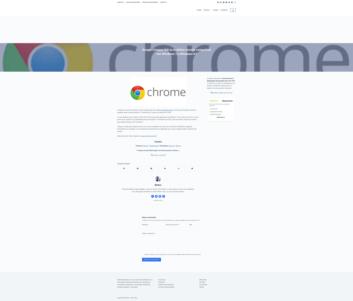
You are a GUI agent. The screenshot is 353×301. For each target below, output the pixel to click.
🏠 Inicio (199, 10)
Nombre (145, 224)
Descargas (153, 146)
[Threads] (223, 2)
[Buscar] (235, 2)
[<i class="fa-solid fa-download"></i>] (233, 10)
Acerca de (120, 2)
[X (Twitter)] (226, 2)
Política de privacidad (133, 2)
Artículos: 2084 (158, 200)
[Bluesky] (229, 2)
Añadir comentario (148, 233)
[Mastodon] (221, 2)
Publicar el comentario (151, 259)
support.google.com (148, 136)
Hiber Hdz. (203, 280)
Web (190, 224)
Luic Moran (203, 284)
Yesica (201, 287)
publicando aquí (166, 110)
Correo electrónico (172, 224)
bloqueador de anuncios (215, 81)
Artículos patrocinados (150, 2)
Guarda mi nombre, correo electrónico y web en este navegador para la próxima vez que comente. (172, 254)
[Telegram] (178, 168)
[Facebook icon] (152, 196)
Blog (145, 146)
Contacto (163, 2)
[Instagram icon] (160, 196)
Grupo (171, 146)
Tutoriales (223, 10)
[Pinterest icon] (163, 196)
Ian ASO (202, 282)
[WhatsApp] (192, 168)
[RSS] (232, 2)
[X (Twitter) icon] (156, 196)
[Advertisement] (176, 29)
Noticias (206, 10)
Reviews (215, 10)
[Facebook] (218, 2)
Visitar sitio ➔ (221, 117)
